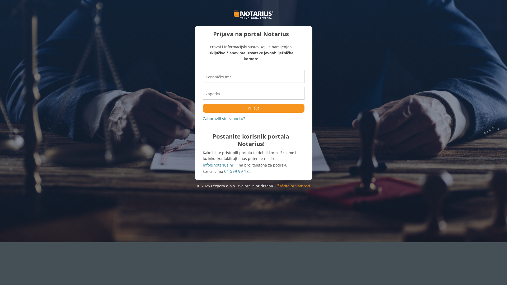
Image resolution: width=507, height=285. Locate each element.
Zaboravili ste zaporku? (224, 118)
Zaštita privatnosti (293, 185)
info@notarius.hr (218, 165)
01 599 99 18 (236, 171)
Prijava (254, 108)
